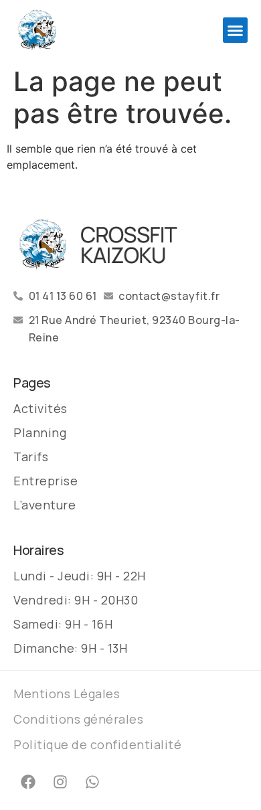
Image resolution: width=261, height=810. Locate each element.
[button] (235, 30)
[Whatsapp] (92, 782)
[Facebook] (28, 782)
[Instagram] (60, 782)
